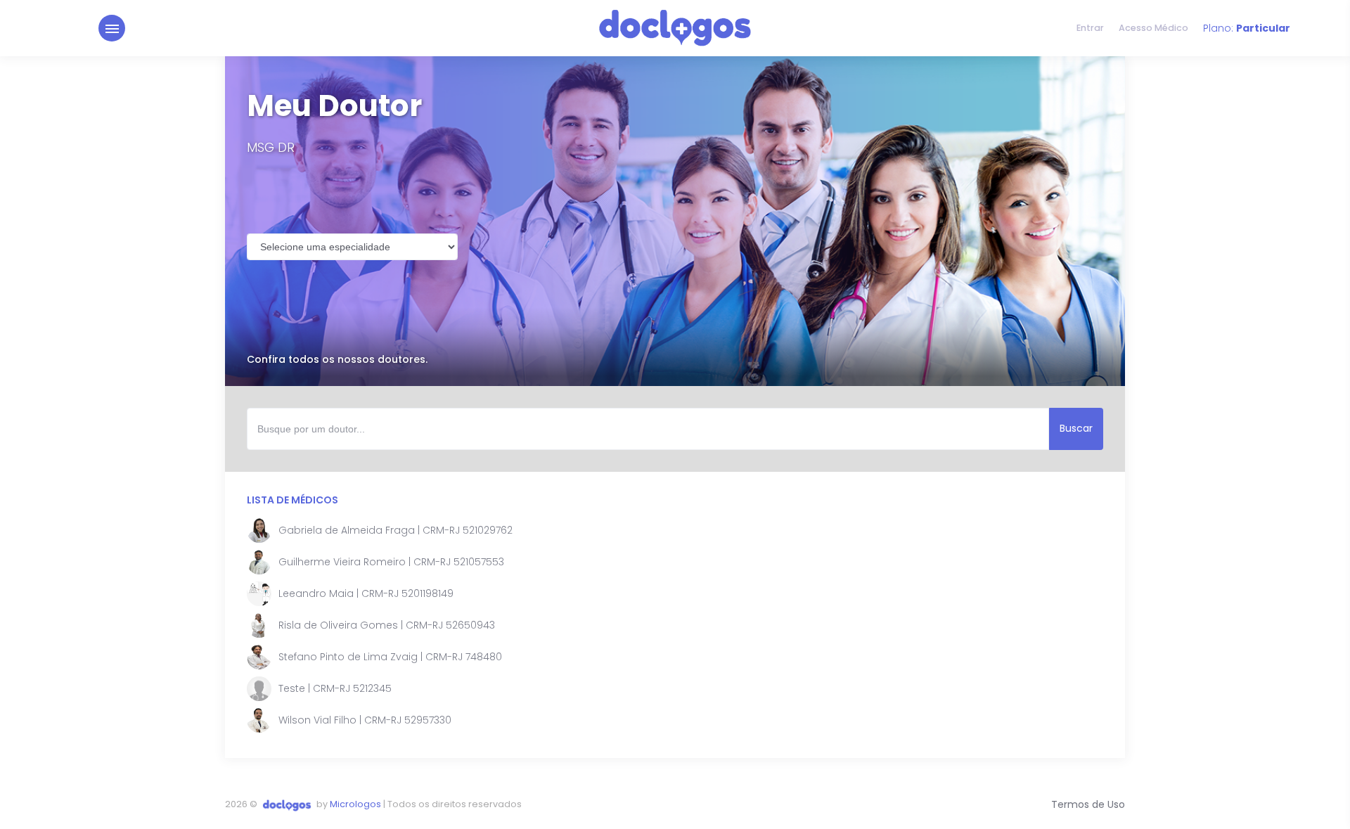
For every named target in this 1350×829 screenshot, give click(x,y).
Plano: (1246, 28)
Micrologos (355, 804)
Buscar (1076, 428)
